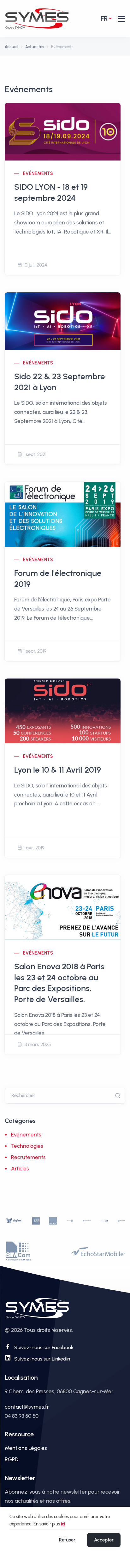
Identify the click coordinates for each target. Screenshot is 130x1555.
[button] (121, 19)
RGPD (11, 1459)
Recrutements (28, 1157)
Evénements (38, 173)
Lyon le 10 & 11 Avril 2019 (57, 770)
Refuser (67, 1540)
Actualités (34, 46)
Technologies (27, 1146)
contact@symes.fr (27, 1407)
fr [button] (104, 18)
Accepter (104, 1540)
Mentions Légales (26, 1448)
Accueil (11, 46)
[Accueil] (37, 18)
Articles (20, 1168)
